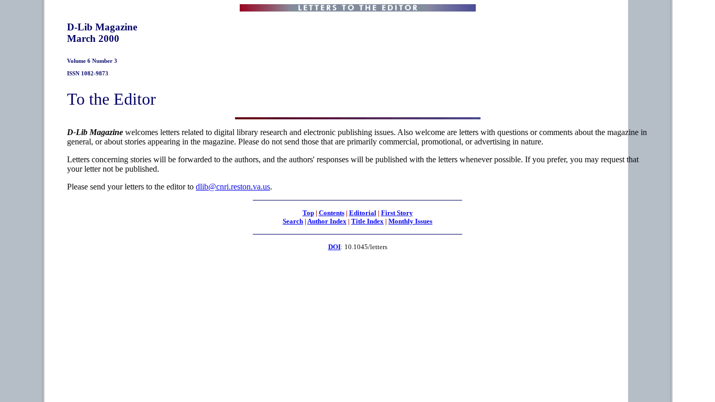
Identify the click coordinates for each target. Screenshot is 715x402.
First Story (397, 213)
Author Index (327, 221)
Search (293, 221)
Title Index (367, 221)
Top (308, 213)
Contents (331, 213)
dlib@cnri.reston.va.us (233, 186)
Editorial (362, 213)
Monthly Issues (410, 221)
